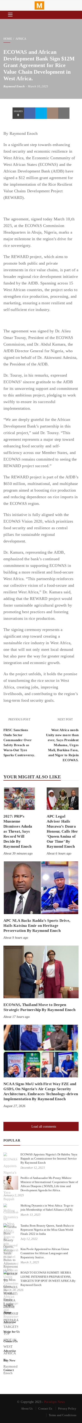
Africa (20, 38)
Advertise (9, 1322)
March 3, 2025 (29, 1262)
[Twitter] (41, 113)
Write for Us (11, 1331)
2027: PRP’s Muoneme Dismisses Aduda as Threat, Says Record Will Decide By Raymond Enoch (17, 831)
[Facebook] (29, 113)
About (7, 1312)
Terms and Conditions (62, 1415)
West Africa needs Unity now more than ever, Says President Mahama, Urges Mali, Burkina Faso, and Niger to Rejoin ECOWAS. (62, 745)
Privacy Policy (67, 1408)
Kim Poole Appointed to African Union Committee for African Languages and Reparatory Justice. (44, 1253)
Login (8, 1304)
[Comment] (52, 113)
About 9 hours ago (15, 937)
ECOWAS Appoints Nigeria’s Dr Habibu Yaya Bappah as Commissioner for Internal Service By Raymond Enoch (48, 1158)
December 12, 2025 (32, 1167)
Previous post (19, 719)
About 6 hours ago (59, 853)
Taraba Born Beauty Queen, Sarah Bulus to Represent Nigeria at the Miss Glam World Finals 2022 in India (47, 1229)
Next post (66, 719)
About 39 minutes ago (18, 853)
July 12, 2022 (29, 1239)
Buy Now (9, 1360)
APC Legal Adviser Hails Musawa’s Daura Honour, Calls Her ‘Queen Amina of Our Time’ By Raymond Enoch (62, 831)
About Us (27, 1408)
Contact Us (10, 1341)
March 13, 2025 (30, 1214)
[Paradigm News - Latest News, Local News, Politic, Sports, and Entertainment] (39, 5)
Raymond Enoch (14, 86)
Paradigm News (54, 1402)
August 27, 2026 (14, 1106)
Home (7, 38)
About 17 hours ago (16, 1017)
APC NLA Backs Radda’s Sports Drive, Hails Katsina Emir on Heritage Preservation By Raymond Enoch (36, 925)
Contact (8, 1370)
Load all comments (43, 1126)
